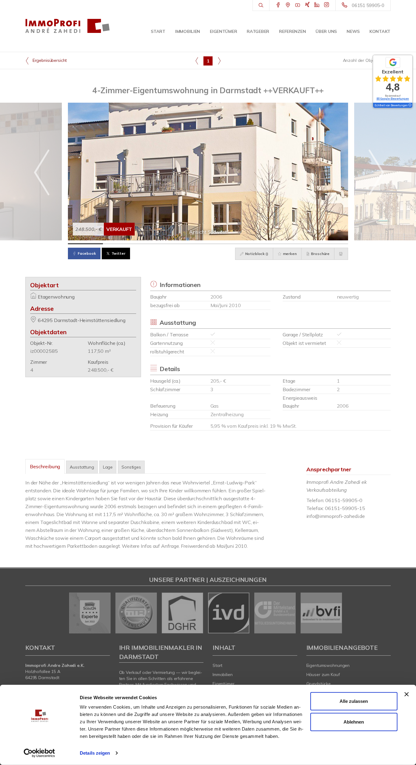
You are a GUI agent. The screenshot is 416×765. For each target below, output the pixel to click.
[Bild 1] (85, 243)
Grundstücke (318, 683)
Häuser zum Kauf (323, 674)
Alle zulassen (354, 701)
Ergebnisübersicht (49, 60)
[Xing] (307, 5)
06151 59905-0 (368, 5)
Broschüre (320, 253)
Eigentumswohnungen (328, 665)
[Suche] (260, 5)
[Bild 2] (120, 243)
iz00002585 (44, 351)
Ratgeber (258, 31)
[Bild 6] (260, 243)
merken (289, 253)
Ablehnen (354, 721)
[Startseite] (67, 26)
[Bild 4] (190, 243)
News (353, 31)
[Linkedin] (316, 5)
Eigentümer (223, 31)
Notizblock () (256, 253)
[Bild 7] (295, 243)
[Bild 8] (330, 243)
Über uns (326, 31)
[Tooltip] (409, 105)
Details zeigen (95, 753)
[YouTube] (297, 5)
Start (158, 31)
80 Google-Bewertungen (392, 98)
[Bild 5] (225, 243)
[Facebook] (278, 5)
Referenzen (292, 31)
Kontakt (379, 31)
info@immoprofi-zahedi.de (335, 516)
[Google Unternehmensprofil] (288, 5)
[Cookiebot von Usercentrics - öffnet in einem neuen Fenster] (39, 753)
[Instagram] (326, 5)
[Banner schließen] (406, 694)
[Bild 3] (155, 243)
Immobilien (187, 31)
